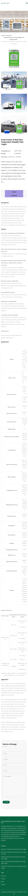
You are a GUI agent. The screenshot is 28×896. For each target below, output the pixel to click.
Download (14, 195)
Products (8, 35)
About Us (3, 876)
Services (3, 878)
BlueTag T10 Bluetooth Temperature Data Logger (13, 849)
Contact (3, 884)
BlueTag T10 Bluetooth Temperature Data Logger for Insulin (13, 853)
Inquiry (14, 192)
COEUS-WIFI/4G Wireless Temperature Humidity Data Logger (13, 862)
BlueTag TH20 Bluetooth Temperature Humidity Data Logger (13, 857)
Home (3, 35)
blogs (2, 881)
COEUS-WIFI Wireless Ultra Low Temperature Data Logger (14, 867)
